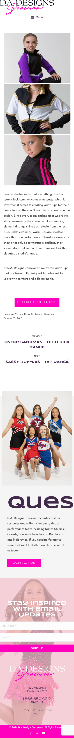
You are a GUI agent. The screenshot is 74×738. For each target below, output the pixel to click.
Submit (37, 648)
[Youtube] (43, 733)
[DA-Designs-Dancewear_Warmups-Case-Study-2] (37, 109)
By (49, 314)
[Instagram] (37, 733)
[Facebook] (30, 733)
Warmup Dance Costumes (28, 314)
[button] (37, 17)
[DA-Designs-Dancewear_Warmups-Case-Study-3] (37, 160)
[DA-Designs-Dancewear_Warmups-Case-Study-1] (37, 58)
